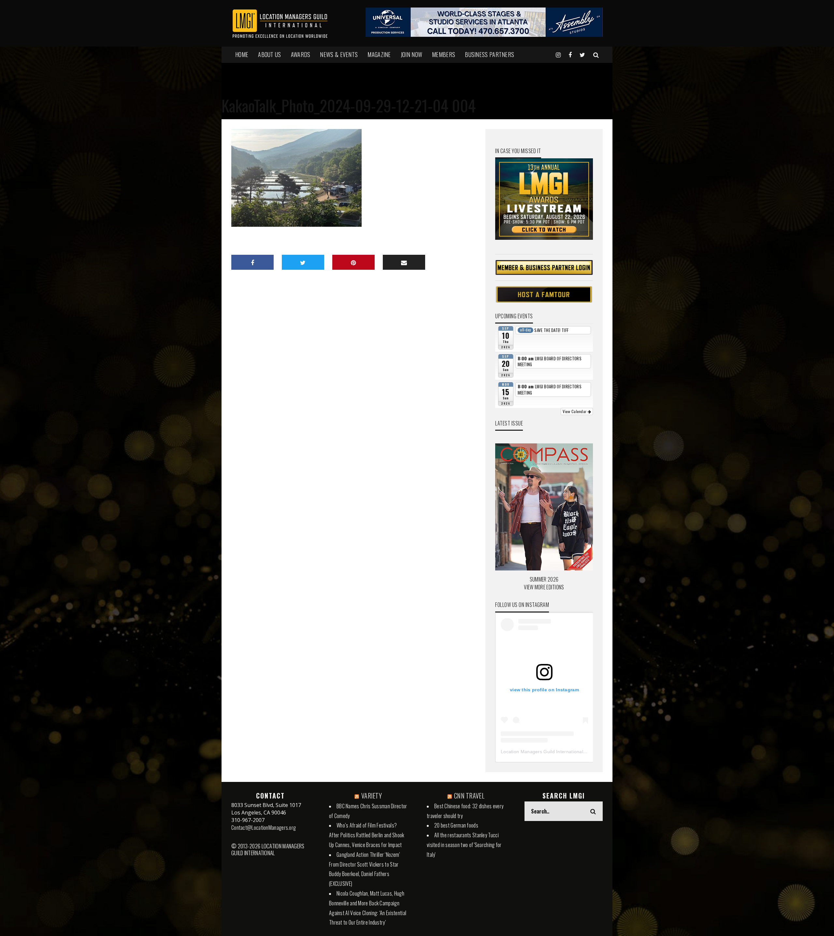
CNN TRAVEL (469, 795)
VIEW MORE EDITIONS (544, 587)
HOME (241, 54)
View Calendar (575, 411)
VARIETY (371, 795)
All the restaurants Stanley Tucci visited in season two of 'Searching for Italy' (464, 844)
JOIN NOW (411, 54)
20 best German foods (456, 825)
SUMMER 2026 (544, 579)
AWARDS (300, 54)
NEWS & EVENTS (339, 54)
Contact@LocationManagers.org (263, 827)
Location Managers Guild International (542, 751)
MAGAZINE (379, 54)
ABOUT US (269, 54)
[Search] (596, 54)
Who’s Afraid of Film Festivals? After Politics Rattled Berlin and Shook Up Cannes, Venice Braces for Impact (366, 835)
